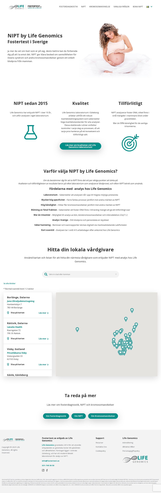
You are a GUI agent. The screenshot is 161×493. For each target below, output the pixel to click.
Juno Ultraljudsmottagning (20, 301)
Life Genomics (48, 445)
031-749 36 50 (48, 465)
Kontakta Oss (101, 447)
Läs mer (43, 313)
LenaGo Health (14, 327)
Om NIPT (78, 416)
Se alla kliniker (9, 283)
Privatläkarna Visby (17, 353)
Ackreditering (127, 442)
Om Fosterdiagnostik (56, 416)
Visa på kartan (17, 312)
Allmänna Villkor (128, 447)
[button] (127, 340)
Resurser (99, 442)
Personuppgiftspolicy (131, 451)
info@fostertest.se (50, 461)
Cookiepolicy (101, 451)
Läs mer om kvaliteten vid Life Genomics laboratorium (80, 146)
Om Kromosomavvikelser (103, 416)
